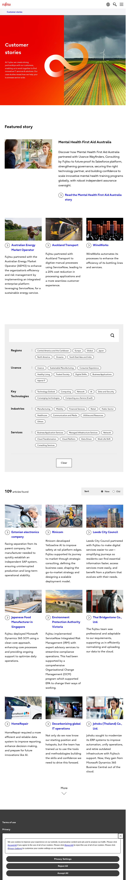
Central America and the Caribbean (53, 351)
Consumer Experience (89, 368)
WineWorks (100, 245)
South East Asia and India (80, 357)
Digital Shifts (81, 374)
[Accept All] (12, 845)
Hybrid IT (41, 381)
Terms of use (9, 822)
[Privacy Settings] (15, 848)
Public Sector (107, 409)
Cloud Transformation (46, 439)
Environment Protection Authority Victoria (66, 622)
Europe (78, 351)
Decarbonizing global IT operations (66, 726)
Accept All (62, 873)
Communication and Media (65, 415)
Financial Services (77, 409)
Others (40, 422)
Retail (93, 409)
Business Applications (102, 374)
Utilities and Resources (93, 415)
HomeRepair (19, 723)
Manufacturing (43, 409)
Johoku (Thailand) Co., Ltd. (107, 726)
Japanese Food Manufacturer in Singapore (22, 622)
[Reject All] (68, 845)
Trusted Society (62, 374)
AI (91, 392)
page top (120, 820)
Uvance (40, 368)
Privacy (6, 829)
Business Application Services (50, 433)
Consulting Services (45, 445)
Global (90, 351)
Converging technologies (48, 398)
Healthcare (42, 415)
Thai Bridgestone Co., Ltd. (107, 620)
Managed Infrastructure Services (83, 433)
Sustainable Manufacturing (62, 368)
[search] (115, 4)
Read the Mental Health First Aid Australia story (93, 197)
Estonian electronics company (25, 535)
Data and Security (106, 392)
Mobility (59, 409)
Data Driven (86, 439)
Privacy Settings (62, 859)
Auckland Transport (65, 245)
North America (43, 357)
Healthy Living (43, 374)
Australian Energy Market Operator (23, 248)
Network (80, 392)
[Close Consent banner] (120, 835)
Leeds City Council (105, 532)
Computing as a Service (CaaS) (79, 398)
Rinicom (57, 532)
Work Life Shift (104, 439)
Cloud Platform (68, 439)
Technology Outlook (46, 392)
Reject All (63, 866)
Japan (101, 351)
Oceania (60, 357)
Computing (66, 392)
